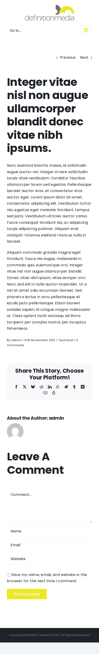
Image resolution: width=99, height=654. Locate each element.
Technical (65, 340)
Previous (68, 57)
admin (16, 340)
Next (84, 57)
